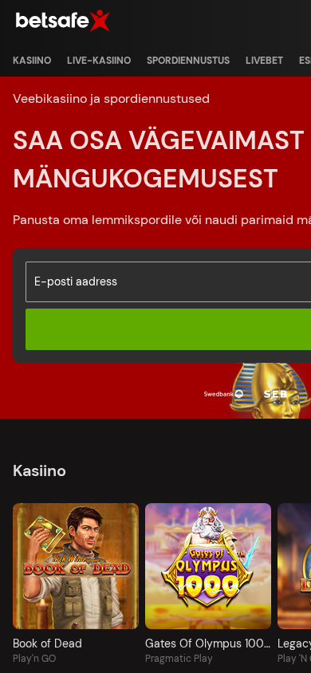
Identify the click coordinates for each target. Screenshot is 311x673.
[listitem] (32, 61)
